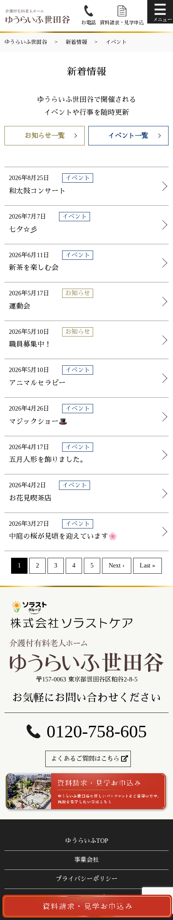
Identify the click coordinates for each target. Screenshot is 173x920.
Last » (147, 565)
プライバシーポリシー (86, 879)
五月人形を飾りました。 (48, 459)
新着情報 (76, 42)
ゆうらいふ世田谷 (25, 42)
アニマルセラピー (37, 383)
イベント (116, 42)
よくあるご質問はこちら (85, 759)
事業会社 (86, 860)
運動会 (19, 306)
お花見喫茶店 (30, 498)
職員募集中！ (30, 344)
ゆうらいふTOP (86, 841)
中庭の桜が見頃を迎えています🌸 (63, 536)
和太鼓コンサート (37, 191)
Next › (117, 565)
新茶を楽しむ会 (34, 267)
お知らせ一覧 (45, 135)
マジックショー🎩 (38, 421)
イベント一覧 (128, 135)
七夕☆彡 (23, 229)
